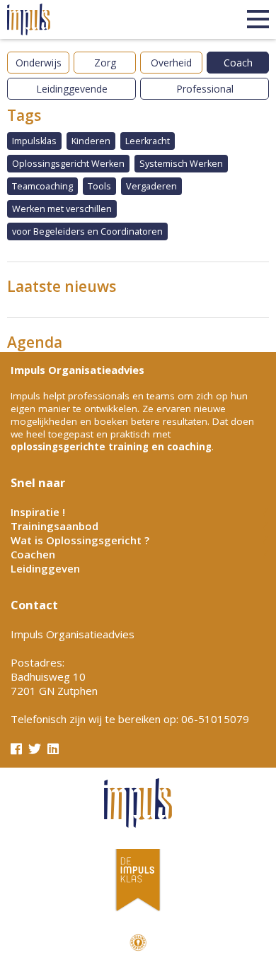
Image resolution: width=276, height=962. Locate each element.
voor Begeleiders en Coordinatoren (87, 231)
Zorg (105, 62)
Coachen (33, 554)
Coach (238, 62)
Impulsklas (34, 141)
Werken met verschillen (62, 209)
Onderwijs (39, 62)
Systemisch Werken (181, 164)
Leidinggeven (45, 568)
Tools (99, 186)
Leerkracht (147, 141)
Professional (205, 88)
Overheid (171, 62)
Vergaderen (151, 186)
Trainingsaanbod (54, 526)
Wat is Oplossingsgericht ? (80, 540)
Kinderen (90, 141)
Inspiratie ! (38, 512)
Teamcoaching (42, 186)
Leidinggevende (72, 88)
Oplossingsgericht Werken (68, 164)
